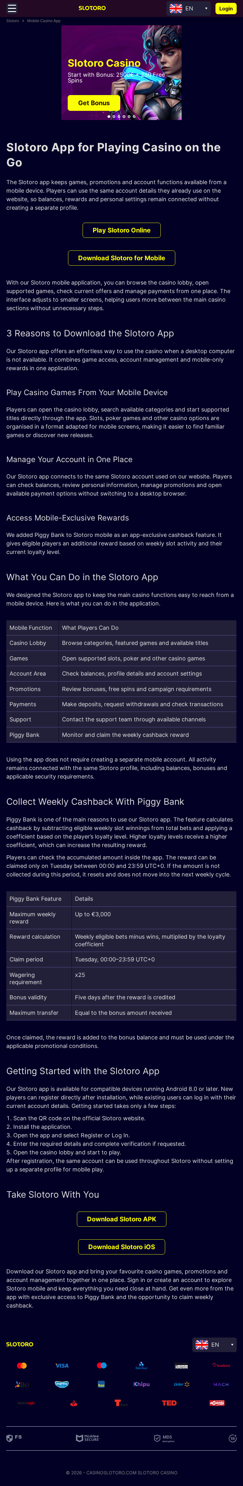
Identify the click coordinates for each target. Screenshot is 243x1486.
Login (226, 8)
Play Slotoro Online (122, 230)
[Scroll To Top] (232, 1333)
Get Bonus (94, 103)
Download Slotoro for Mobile (121, 258)
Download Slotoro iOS (121, 1247)
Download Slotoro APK (121, 1219)
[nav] (109, 116)
